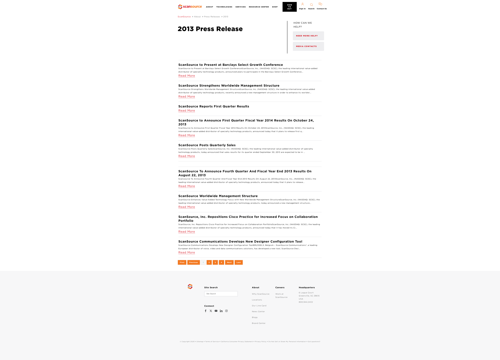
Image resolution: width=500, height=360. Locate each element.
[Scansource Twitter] (211, 311)
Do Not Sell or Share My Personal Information (287, 341)
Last (239, 262)
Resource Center (259, 7)
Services (241, 7)
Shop (275, 7)
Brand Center (259, 323)
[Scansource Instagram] (226, 311)
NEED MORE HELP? (307, 36)
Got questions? (314, 341)
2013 (225, 16)
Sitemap (200, 341)
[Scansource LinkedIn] (221, 311)
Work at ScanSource (281, 295)
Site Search (211, 287)
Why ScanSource (260, 294)
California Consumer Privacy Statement (237, 341)
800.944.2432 (306, 302)
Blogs (255, 317)
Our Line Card (259, 306)
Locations (257, 300)
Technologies (224, 7)
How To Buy (289, 7)
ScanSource (184, 16)
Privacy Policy (261, 341)
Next (229, 262)
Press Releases (212, 16)
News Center (258, 311)
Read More (186, 75)
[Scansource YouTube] (216, 311)
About (209, 7)
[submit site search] (235, 293)
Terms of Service (212, 341)
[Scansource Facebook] (205, 311)
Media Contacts (306, 46)
